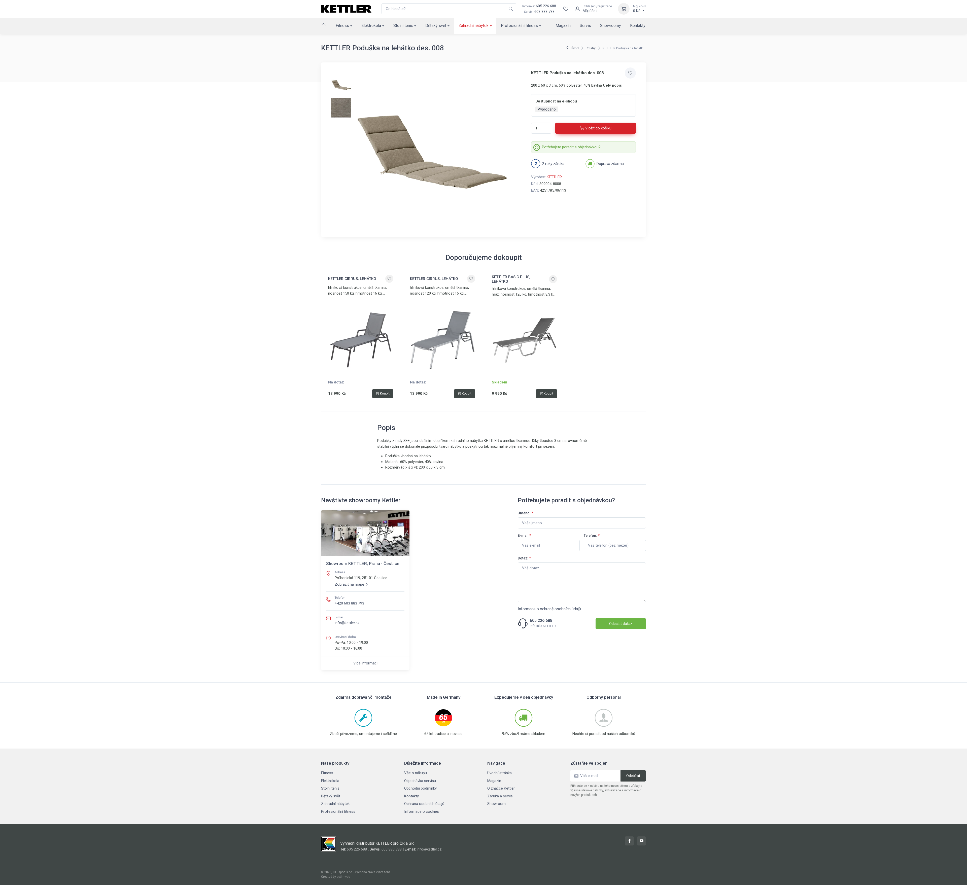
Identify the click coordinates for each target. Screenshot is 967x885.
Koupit (385, 393)
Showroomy (610, 25)
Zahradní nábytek (474, 25)
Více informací (365, 663)
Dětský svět (435, 25)
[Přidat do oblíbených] (630, 73)
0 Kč (639, 9)
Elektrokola (371, 25)
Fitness (342, 25)
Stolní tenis (403, 25)
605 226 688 (539, 6)
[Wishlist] (566, 9)
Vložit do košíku (598, 128)
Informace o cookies (421, 811)
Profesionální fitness (519, 25)
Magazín (563, 25)
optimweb (343, 876)
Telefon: (592, 536)
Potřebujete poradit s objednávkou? (571, 147)
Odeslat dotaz (620, 623)
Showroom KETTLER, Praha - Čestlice (362, 563)
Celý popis (612, 85)
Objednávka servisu (420, 780)
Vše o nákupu (415, 773)
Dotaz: (524, 558)
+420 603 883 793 (349, 603)
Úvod (575, 48)
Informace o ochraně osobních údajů (549, 609)
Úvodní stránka (499, 773)
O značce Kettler (501, 788)
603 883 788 (544, 11)
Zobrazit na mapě (349, 584)
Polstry (591, 48)
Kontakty (637, 25)
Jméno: (525, 513)
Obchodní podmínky (420, 788)
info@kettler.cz (347, 623)
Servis (585, 25)
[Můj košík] (624, 9)
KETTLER (554, 177)
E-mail (524, 536)
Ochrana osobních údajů (424, 803)
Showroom (496, 803)
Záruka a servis (500, 796)
